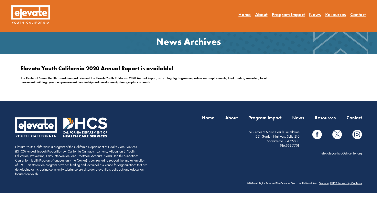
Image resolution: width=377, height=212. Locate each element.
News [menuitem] (315, 14)
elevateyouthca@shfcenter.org (341, 153)
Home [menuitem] (244, 14)
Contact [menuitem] (358, 14)
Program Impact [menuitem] (288, 14)
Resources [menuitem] (335, 14)
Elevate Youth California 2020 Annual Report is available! (97, 68)
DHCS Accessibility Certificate (346, 183)
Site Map (324, 183)
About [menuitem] (261, 14)
